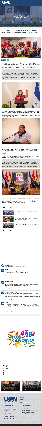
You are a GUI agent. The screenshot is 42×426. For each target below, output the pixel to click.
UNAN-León (7, 269)
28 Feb (16, 292)
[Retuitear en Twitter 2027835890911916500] (7, 311)
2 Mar (15, 269)
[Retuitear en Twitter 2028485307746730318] (7, 278)
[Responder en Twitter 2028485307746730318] (5, 278)
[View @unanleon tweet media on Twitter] (40, 275)
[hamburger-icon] (36, 3)
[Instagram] (7, 418)
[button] (2, 386)
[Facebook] (5, 418)
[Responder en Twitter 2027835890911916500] (5, 311)
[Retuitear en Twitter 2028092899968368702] (7, 289)
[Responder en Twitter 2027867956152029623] (5, 299)
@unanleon (11, 269)
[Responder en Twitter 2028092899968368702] (5, 289)
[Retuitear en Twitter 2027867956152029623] (7, 299)
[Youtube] (13, 418)
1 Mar (15, 281)
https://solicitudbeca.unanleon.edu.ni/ (31, 275)
